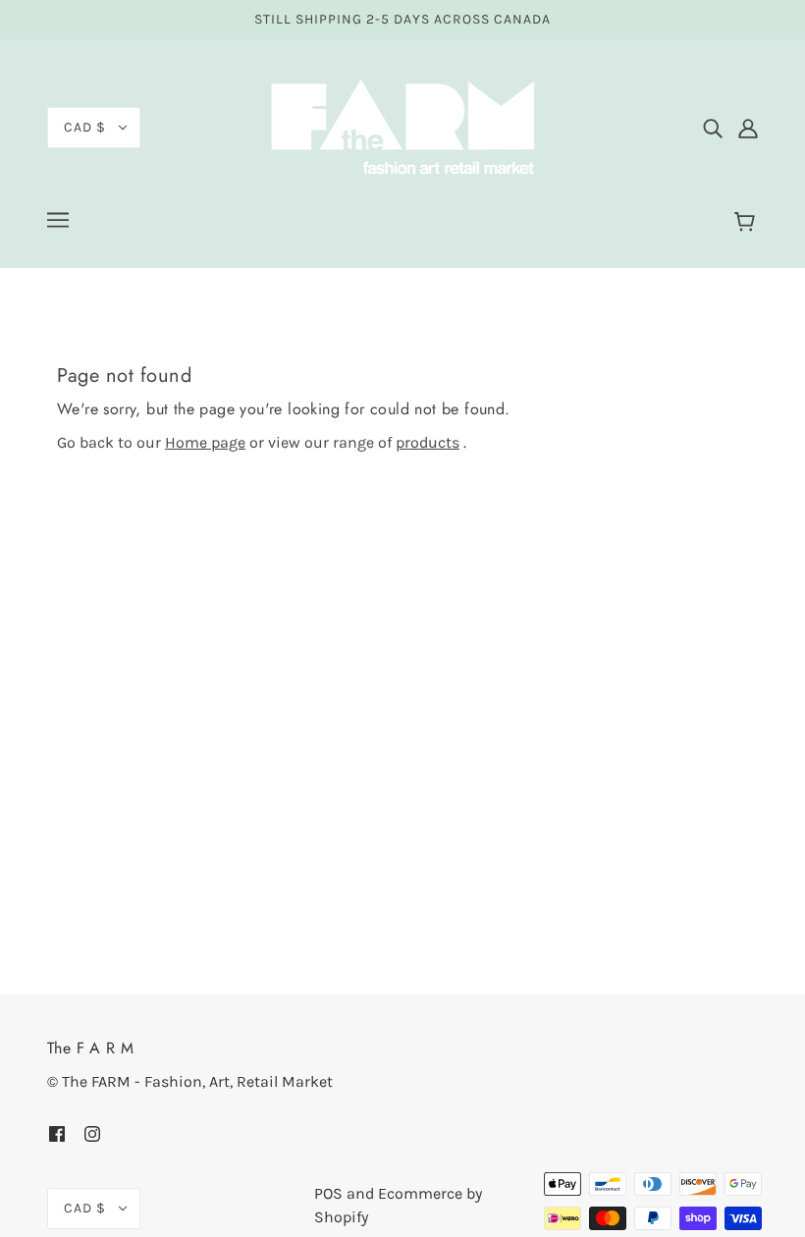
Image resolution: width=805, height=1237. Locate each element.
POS (328, 1193)
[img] (712, 127)
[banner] (402, 126)
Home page (205, 442)
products (427, 442)
